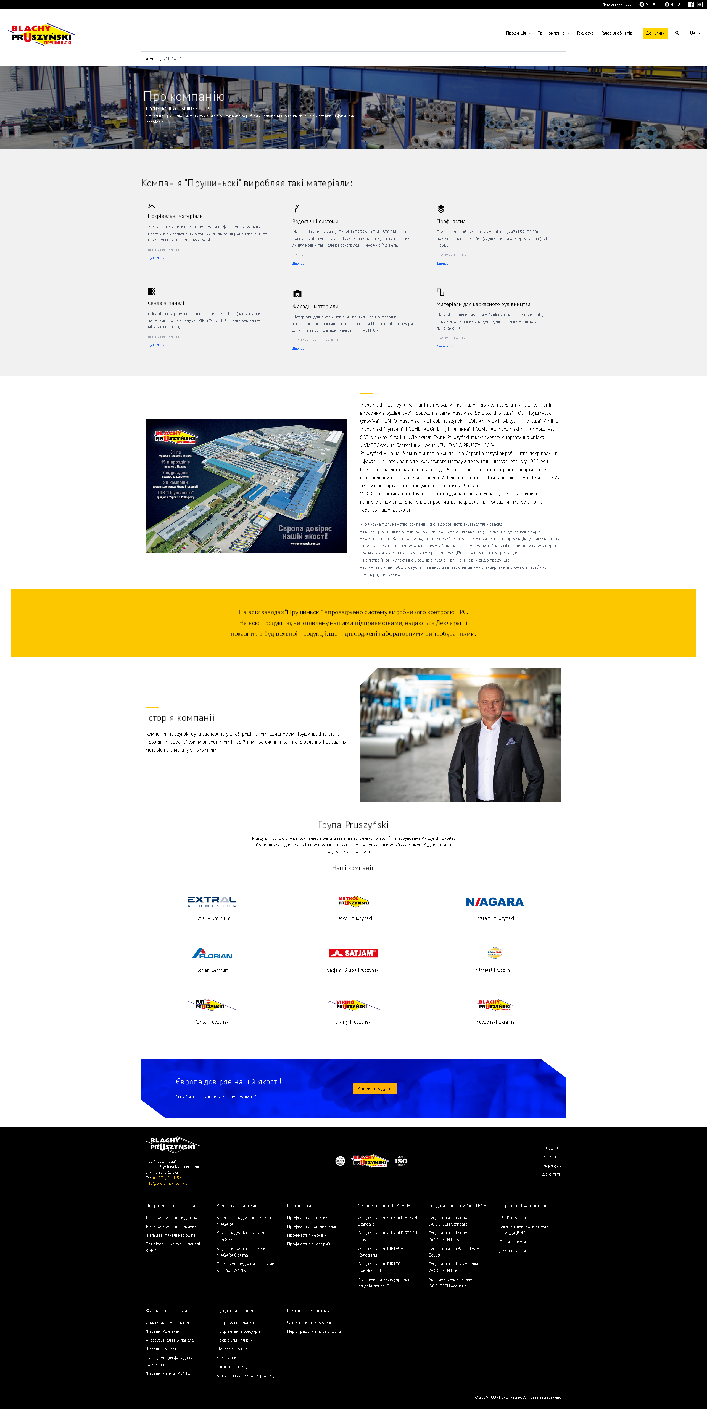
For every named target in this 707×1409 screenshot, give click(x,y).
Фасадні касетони (163, 1349)
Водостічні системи (237, 1206)
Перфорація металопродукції (315, 1331)
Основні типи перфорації (311, 1322)
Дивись (156, 258)
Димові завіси (512, 1250)
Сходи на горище (233, 1366)
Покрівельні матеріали (170, 1206)
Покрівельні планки (235, 1322)
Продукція (516, 33)
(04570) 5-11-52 (167, 1178)
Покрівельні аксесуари (238, 1331)
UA (692, 33)
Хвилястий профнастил (167, 1322)
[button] (677, 33)
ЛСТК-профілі (512, 1217)
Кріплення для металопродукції (246, 1375)
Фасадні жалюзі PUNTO (168, 1373)
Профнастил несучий (306, 1235)
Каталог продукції (375, 1088)
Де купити (655, 33)
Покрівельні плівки (235, 1340)
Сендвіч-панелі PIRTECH (384, 1206)
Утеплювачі (227, 1357)
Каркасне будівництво (523, 1206)
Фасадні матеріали (166, 1311)
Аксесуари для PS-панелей (171, 1340)
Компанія (552, 1156)
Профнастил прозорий (308, 1244)
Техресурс (586, 33)
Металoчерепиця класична (171, 1226)
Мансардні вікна (232, 1349)
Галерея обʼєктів (616, 33)
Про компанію (551, 33)
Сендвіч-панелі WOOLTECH (458, 1206)
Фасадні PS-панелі (163, 1331)
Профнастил (300, 1206)
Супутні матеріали (236, 1311)
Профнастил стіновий (307, 1217)
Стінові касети (512, 1241)
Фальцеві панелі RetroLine (171, 1235)
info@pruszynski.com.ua (166, 1183)
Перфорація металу (308, 1311)
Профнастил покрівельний (312, 1226)
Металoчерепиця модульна (171, 1217)
